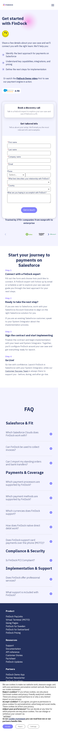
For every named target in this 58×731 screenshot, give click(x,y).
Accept (7, 726)
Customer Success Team (16, 371)
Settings (33, 726)
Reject (20, 726)
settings (7, 716)
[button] (48, 234)
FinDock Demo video (27, 78)
